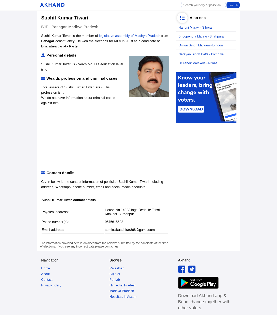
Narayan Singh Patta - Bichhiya (201, 54)
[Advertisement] (104, 138)
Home (45, 268)
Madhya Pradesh (122, 291)
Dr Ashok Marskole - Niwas (197, 63)
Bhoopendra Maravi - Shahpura (201, 36)
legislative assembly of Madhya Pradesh (129, 36)
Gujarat (115, 274)
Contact (46, 279)
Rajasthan (117, 268)
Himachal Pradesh (123, 285)
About (45, 274)
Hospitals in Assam (123, 296)
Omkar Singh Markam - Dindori (200, 45)
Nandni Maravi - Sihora (195, 27)
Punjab (115, 279)
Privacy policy (51, 285)
